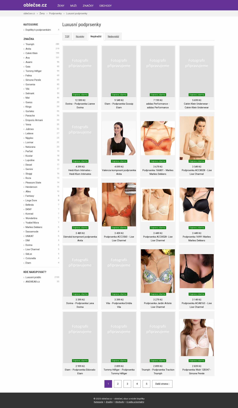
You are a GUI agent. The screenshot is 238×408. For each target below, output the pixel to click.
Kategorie (98, 402)
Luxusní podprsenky (76, 13)
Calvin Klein (42, 53)
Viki (42, 88)
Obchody (105, 5)
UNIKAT (42, 236)
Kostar (42, 155)
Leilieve (42, 133)
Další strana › (162, 383)
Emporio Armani (42, 120)
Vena (42, 124)
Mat (42, 97)
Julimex (42, 129)
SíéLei (42, 253)
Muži (73, 5)
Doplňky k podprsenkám (42, 29)
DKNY (42, 209)
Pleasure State (42, 182)
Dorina (42, 245)
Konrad (42, 213)
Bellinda (42, 204)
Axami (42, 62)
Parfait (42, 151)
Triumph (42, 44)
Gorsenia (42, 84)
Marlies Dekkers (42, 227)
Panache (42, 115)
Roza (42, 178)
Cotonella (42, 258)
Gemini (42, 169)
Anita (42, 48)
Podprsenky (55, 13)
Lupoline (42, 160)
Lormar (42, 142)
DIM (42, 240)
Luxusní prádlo (42, 277)
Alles (42, 191)
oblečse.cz (35, 5)
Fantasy (42, 195)
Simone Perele (42, 79)
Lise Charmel (42, 249)
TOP (67, 36)
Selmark (42, 93)
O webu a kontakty (135, 402)
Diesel (42, 164)
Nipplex (42, 138)
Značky (88, 5)
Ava (42, 57)
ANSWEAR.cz (42, 281)
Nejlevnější (113, 36)
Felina (42, 75)
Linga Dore (42, 200)
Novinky (80, 36)
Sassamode (42, 231)
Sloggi (42, 173)
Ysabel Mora (42, 222)
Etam (42, 262)
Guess (42, 102)
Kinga (42, 106)
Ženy (60, 5)
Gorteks (42, 111)
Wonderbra (42, 218)
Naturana (42, 146)
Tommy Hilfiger (42, 71)
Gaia (42, 66)
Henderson (42, 187)
